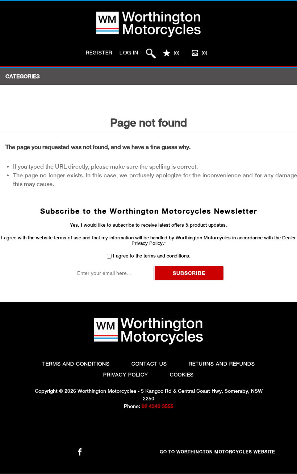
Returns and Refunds (222, 363)
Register (99, 52)
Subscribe (189, 273)
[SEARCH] (151, 53)
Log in (129, 52)
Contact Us (149, 363)
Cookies (182, 374)
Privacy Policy (125, 374)
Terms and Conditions (76, 363)
